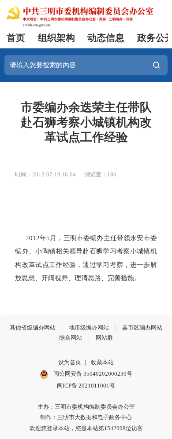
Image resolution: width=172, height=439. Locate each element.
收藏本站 (102, 362)
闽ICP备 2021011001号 (86, 385)
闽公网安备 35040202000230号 (92, 373)
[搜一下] (156, 65)
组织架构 (56, 38)
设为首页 (69, 362)
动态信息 (105, 38)
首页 (16, 38)
